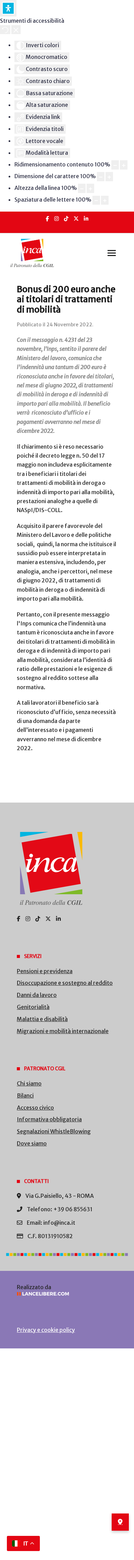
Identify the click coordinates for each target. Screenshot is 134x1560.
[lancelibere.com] (67, 1294)
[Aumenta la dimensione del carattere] (109, 176)
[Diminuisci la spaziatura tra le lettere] (96, 200)
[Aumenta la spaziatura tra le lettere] (105, 200)
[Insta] (56, 218)
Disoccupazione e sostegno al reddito (65, 982)
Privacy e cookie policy (46, 1329)
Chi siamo (29, 1083)
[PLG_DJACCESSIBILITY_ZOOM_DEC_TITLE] (115, 165)
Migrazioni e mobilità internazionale (63, 1031)
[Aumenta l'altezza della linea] (90, 188)
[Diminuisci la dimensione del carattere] (100, 176)
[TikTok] (66, 218)
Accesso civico (35, 1107)
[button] (111, 252)
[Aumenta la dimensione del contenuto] (123, 165)
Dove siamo (32, 1143)
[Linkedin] (86, 218)
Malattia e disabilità (42, 1019)
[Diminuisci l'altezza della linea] (82, 188)
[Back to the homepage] (32, 252)
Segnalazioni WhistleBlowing (54, 1131)
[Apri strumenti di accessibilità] (8, 8)
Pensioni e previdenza (44, 971)
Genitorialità (33, 1006)
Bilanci (25, 1095)
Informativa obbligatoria (49, 1119)
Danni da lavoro (37, 994)
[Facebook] (47, 218)
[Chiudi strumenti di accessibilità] (16, 29)
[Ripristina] (5, 29)
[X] (76, 218)
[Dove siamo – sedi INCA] (120, 1522)
